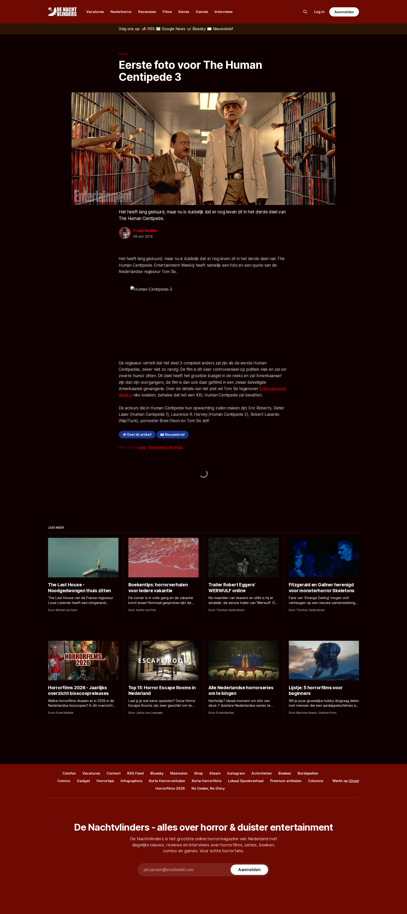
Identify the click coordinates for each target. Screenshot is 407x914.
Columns (315, 781)
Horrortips (105, 781)
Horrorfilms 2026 (170, 788)
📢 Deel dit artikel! (137, 435)
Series (183, 11)
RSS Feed (135, 773)
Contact (114, 773)
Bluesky (157, 773)
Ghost (354, 781)
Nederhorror (121, 11)
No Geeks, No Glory (208, 788)
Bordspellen (308, 773)
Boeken (284, 773)
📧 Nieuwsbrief (172, 435)
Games (202, 11)
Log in (319, 11)
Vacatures (95, 11)
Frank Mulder (145, 230)
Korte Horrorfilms (206, 781)
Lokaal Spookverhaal (246, 781)
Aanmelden (344, 12)
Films (167, 11)
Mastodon (178, 773)
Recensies (147, 11)
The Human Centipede (164, 447)
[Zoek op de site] (305, 12)
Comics (63, 781)
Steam (215, 773)
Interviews (223, 11)
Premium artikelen (285, 781)
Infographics (131, 781)
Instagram (236, 773)
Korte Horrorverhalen (167, 781)
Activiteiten (262, 773)
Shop (198, 773)
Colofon (69, 773)
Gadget (83, 781)
